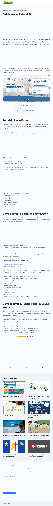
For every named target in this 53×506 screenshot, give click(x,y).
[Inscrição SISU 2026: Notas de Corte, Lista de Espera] (14, 426)
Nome (5, 471)
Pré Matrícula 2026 (8, 416)
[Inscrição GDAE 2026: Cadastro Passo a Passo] (39, 426)
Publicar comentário (9, 493)
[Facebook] (11, 367)
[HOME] (3, 10)
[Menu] (49, 2)
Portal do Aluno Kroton (20, 108)
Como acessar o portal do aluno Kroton (24, 110)
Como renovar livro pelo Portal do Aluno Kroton (26, 112)
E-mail (30, 471)
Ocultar (31, 105)
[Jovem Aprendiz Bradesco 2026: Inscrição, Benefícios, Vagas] (39, 446)
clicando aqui (31, 276)
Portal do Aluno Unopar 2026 (13, 162)
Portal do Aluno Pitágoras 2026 (13, 264)
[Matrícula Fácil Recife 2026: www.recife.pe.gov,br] (14, 446)
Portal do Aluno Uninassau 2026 (13, 163)
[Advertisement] (26, 28)
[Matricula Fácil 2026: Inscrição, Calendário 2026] (14, 387)
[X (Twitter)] (26, 367)
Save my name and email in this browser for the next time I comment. (19, 489)
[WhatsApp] (42, 367)
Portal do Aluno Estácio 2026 (13, 266)
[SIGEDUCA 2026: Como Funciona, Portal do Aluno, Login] (39, 387)
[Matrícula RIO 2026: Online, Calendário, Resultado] (39, 407)
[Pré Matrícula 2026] (14, 407)
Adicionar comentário (9, 476)
